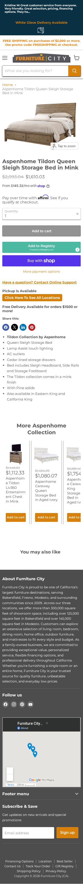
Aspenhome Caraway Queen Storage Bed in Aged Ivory (46, 490)
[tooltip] (77, 250)
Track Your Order (38, 866)
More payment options (41, 271)
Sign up (67, 832)
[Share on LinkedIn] (23, 327)
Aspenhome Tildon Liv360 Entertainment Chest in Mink (16, 489)
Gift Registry (64, 866)
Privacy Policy (56, 871)
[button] (41, 247)
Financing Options (19, 861)
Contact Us (12, 866)
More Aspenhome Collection (41, 429)
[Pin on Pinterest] (31, 327)
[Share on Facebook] (5, 327)
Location (45, 861)
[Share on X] (14, 327)
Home (7, 85)
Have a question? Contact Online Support (39, 282)
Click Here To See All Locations (32, 297)
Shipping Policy (29, 871)
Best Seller (65, 861)
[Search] (74, 71)
